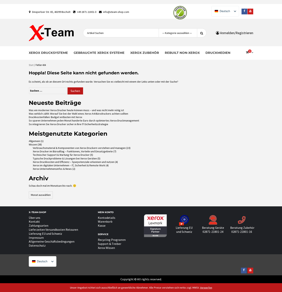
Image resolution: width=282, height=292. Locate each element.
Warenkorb (105, 221)
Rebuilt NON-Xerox (182, 53)
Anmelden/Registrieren (236, 33)
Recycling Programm (112, 240)
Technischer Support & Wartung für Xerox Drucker (61, 155)
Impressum (36, 238)
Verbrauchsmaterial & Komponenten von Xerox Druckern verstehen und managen (79, 148)
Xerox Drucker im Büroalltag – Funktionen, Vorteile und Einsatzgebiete (73, 151)
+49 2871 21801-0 (86, 12)
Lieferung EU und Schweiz (45, 233)
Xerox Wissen (106, 248)
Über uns (34, 218)
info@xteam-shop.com (116, 12)
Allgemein (34, 141)
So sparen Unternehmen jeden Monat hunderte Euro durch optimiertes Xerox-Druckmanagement (84, 120)
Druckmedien (217, 53)
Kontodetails (106, 218)
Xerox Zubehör (144, 53)
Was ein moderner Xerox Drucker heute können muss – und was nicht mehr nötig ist (76, 110)
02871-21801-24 (213, 232)
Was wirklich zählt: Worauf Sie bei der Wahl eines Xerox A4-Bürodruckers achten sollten (78, 113)
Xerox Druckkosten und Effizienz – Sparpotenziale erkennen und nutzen (73, 162)
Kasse (102, 225)
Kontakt (34, 221)
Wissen (33, 144)
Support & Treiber (109, 244)
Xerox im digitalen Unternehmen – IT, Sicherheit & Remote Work (69, 165)
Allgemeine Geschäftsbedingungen (51, 241)
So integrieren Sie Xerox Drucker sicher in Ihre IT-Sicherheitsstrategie (68, 124)
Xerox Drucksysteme (48, 53)
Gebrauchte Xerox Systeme (99, 53)
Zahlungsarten (38, 225)
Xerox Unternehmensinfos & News (52, 169)
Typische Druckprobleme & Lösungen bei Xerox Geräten (65, 158)
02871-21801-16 (241, 232)
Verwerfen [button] (206, 287)
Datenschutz (37, 245)
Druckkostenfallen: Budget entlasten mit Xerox (55, 117)
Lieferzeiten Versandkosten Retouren (53, 229)
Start (31, 65)
